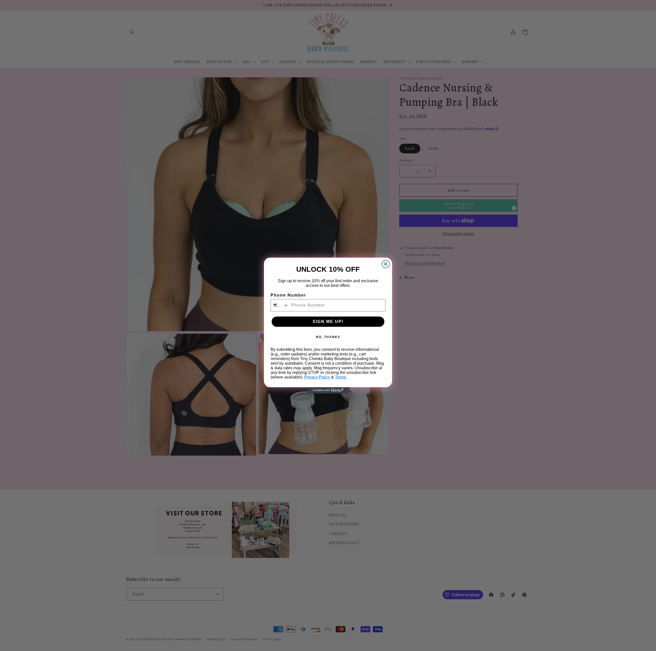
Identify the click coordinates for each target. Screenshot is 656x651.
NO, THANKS (328, 337)
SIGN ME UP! (328, 321)
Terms (340, 377)
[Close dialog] (385, 264)
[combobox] (280, 305)
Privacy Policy (317, 377)
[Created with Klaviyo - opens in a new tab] (328, 390)
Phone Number (288, 295)
